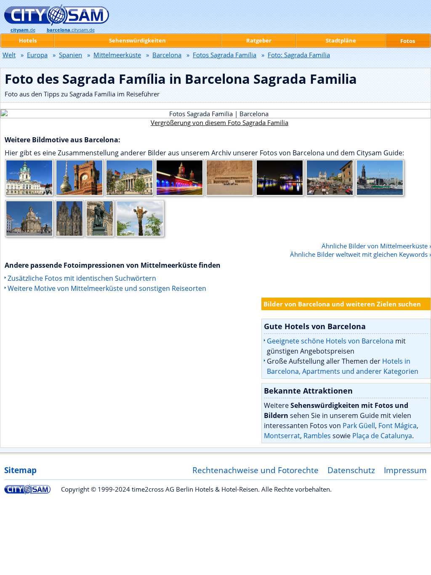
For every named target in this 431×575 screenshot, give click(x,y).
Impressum (405, 470)
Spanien (70, 55)
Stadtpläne (341, 40)
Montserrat (282, 435)
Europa (37, 55)
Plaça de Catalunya (382, 435)
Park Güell (359, 425)
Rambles (317, 435)
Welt (9, 55)
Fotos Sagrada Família (224, 55)
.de (23, 30)
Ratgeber (258, 40)
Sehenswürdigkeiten (137, 40)
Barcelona (166, 55)
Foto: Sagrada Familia (299, 55)
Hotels (28, 40)
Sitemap (20, 470)
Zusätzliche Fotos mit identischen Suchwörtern (82, 278)
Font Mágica (397, 425)
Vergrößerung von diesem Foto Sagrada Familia (219, 122)
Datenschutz (351, 470)
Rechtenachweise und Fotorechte (255, 470)
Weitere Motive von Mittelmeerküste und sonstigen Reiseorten (107, 288)
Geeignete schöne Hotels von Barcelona (330, 341)
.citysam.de (71, 30)
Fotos (407, 41)
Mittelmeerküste (117, 55)
